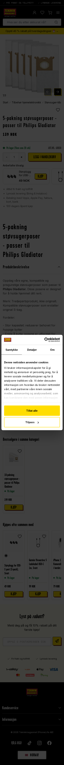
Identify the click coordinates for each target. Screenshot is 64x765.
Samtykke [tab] (12, 349)
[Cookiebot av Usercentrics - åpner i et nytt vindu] (45, 340)
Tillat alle (32, 410)
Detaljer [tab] (32, 349)
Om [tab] (52, 349)
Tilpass (29, 422)
